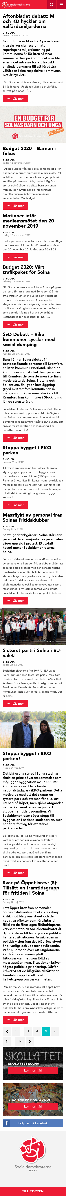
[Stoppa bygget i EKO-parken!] (33, 729)
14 (20, 1041)
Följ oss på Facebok (33, 1123)
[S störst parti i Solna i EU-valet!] (33, 626)
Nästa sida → (29, 1040)
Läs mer (18, 98)
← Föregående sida (7, 1033)
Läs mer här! (33, 1070)
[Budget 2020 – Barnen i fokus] (33, 124)
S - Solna (9, 33)
